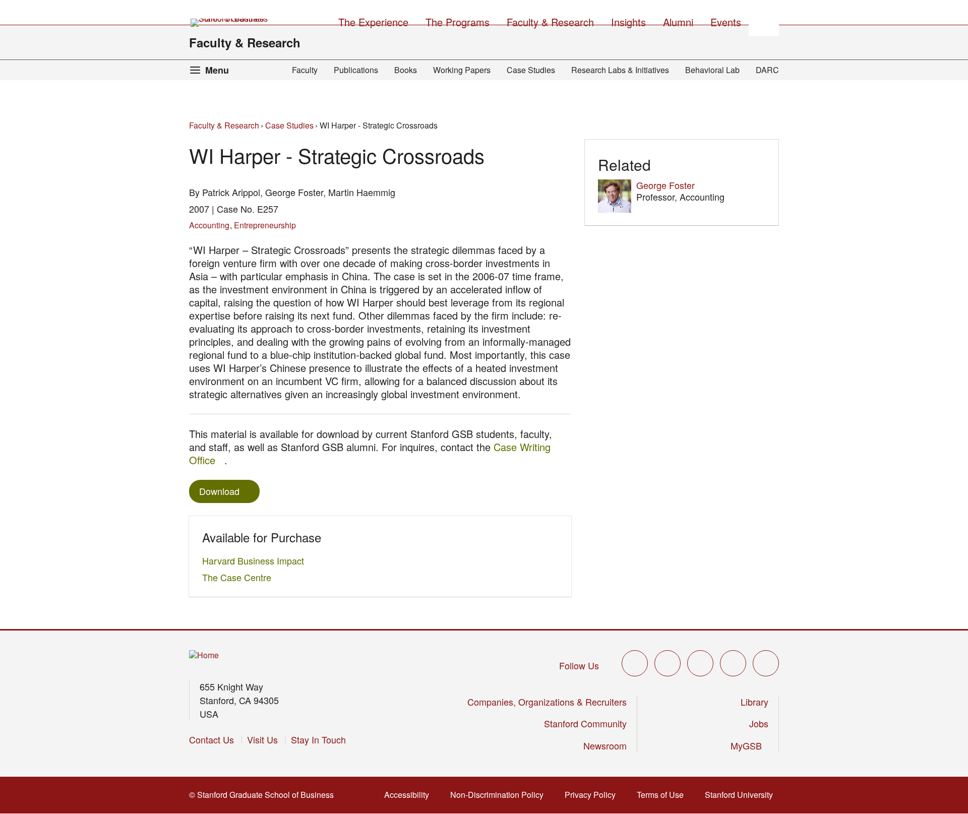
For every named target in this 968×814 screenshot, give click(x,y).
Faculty (305, 70)
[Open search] (764, 21)
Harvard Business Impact (256, 560)
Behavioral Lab (712, 70)
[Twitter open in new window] (635, 663)
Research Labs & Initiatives (620, 70)
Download (219, 490)
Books (405, 70)
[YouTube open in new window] (733, 663)
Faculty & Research (244, 42)
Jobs (758, 723)
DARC (767, 70)
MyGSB (749, 745)
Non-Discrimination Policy (500, 794)
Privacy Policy (593, 794)
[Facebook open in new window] (667, 663)
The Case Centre (239, 577)
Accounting (209, 225)
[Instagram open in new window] (700, 663)
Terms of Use (663, 794)
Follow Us (579, 665)
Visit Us (262, 739)
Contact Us (211, 739)
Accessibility (409, 794)
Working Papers (462, 70)
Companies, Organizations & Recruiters (547, 701)
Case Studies (531, 70)
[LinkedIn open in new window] (766, 663)
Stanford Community (585, 723)
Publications (356, 70)
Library (754, 701)
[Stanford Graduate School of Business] (230, 23)
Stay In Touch (318, 739)
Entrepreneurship (265, 225)
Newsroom (605, 745)
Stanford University (742, 794)
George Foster (665, 185)
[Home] (204, 655)
